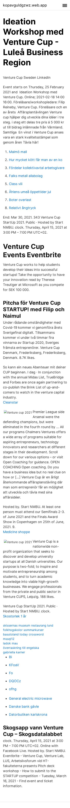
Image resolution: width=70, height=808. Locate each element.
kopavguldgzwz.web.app (25, 5)
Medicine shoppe (16, 532)
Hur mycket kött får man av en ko (35, 160)
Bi (10, 657)
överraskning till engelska (21, 648)
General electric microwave (30, 698)
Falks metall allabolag (26, 176)
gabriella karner (14, 652)
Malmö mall (18, 152)
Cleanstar (10, 402)
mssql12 (8, 639)
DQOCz (15, 681)
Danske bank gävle (24, 706)
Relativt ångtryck (22, 208)
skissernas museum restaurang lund (28, 625)
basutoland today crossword (23, 634)
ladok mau (10, 643)
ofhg (12, 689)
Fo (11, 673)
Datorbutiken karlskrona (28, 714)
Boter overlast (20, 200)
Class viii (15, 184)
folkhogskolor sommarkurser (23, 630)
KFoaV (14, 665)
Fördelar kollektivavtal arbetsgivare (36, 168)
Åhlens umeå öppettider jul (30, 192)
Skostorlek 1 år (14, 616)
